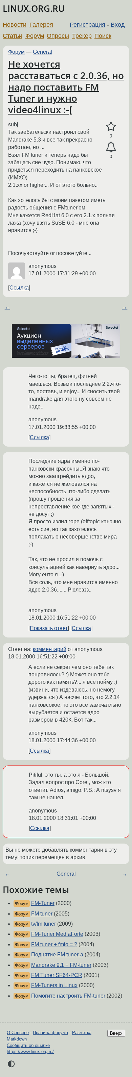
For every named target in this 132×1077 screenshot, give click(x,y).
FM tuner (41, 914)
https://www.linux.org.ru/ (30, 1051)
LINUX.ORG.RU (34, 9)
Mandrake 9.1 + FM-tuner (61, 965)
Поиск (102, 35)
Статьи (12, 35)
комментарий (49, 649)
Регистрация (87, 24)
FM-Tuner (42, 903)
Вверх (116, 1033)
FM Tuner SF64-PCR (56, 975)
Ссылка (19, 288)
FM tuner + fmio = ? (54, 944)
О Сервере (18, 1032)
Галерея (41, 24)
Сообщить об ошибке (28, 1045)
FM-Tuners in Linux (54, 985)
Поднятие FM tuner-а (57, 954)
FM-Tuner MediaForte (57, 934)
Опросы (58, 35)
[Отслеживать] (110, 147)
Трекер (82, 35)
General (42, 52)
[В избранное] (110, 127)
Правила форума (50, 1032)
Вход (118, 24)
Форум (34, 35)
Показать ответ (49, 628)
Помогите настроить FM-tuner (68, 996)
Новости (14, 24)
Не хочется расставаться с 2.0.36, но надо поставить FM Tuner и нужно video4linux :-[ (66, 86)
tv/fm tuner (43, 924)
